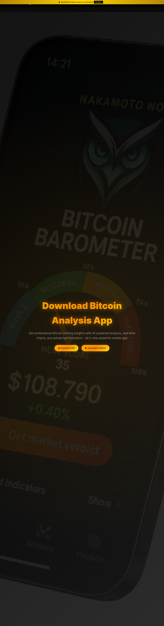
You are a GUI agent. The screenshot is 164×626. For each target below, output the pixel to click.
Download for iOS (67, 348)
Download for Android (97, 348)
